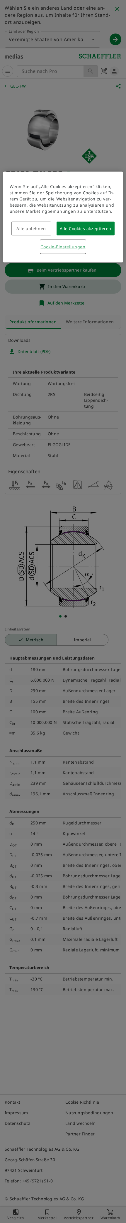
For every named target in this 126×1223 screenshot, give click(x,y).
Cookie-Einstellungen (62, 247)
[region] (63, 217)
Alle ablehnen (31, 228)
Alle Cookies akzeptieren (85, 228)
